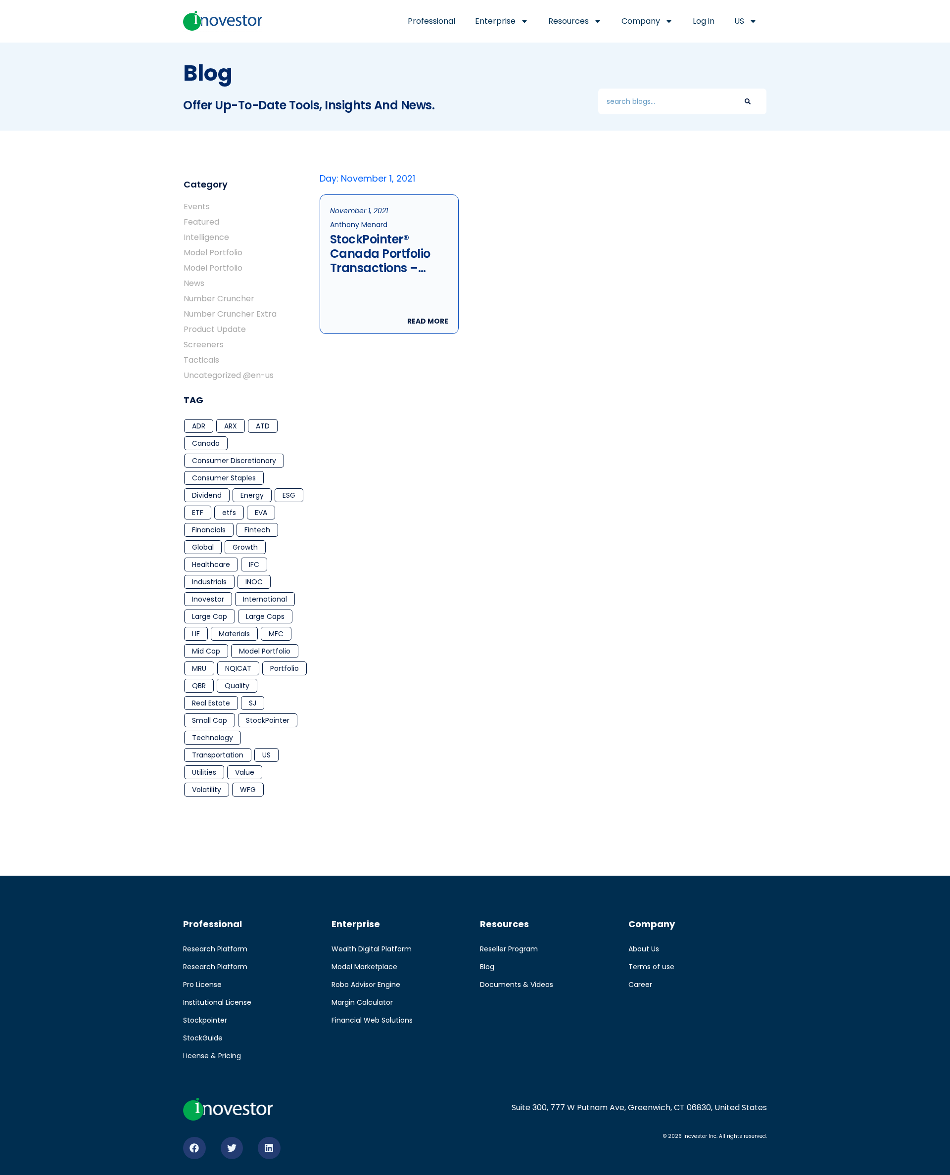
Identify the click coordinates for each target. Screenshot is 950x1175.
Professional (431, 21)
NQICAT (238, 668)
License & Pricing (212, 1056)
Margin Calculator (362, 1002)
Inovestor (208, 599)
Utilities (204, 772)
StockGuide (203, 1038)
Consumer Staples (224, 478)
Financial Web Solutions (372, 1020)
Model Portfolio (264, 651)
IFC (254, 564)
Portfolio (284, 668)
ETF (197, 512)
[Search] (747, 101)
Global (203, 547)
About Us (643, 949)
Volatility (206, 790)
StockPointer (267, 720)
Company (640, 21)
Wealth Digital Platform (372, 949)
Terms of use (651, 967)
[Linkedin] (269, 1148)
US (266, 755)
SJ (252, 703)
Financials (209, 530)
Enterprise (495, 21)
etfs (229, 512)
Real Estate (211, 703)
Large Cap (209, 616)
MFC (276, 634)
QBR (199, 686)
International (265, 599)
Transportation (217, 755)
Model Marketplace (364, 967)
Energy (252, 495)
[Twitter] (232, 1148)
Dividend (207, 495)
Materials (234, 634)
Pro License (202, 984)
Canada (206, 443)
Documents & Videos (516, 984)
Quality (237, 686)
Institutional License (217, 1002)
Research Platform (215, 949)
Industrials (209, 582)
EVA (261, 512)
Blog (487, 967)
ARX (230, 426)
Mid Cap (206, 651)
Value (244, 772)
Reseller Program (509, 949)
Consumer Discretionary (234, 461)
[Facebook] (194, 1148)
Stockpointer (205, 1020)
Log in (703, 21)
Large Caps (265, 616)
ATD (263, 426)
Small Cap (209, 720)
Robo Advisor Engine (366, 984)
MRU (199, 668)
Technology (212, 738)
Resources (568, 21)
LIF (196, 634)
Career (640, 984)
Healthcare (211, 564)
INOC (254, 582)
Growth (245, 547)
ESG (289, 495)
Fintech (257, 530)
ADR (198, 426)
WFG (248, 790)
